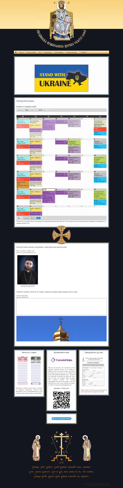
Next (31, 110)
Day (49, 110)
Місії (40, 52)
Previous (21, 110)
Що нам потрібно (31, 52)
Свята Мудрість (59, 52)
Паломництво (48, 52)
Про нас (21, 52)
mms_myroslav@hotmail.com (28, 252)
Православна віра (71, 52)
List (21, 218)
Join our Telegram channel (62, 418)
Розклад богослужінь (25, 101)
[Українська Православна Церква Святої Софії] (61, 24)
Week (45, 110)
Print (44, 218)
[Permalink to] (16, 60)
